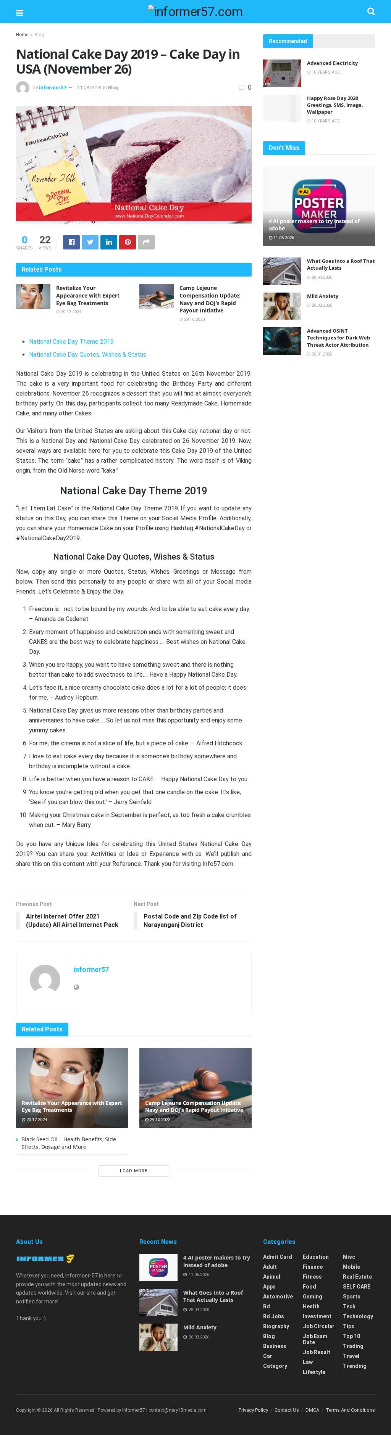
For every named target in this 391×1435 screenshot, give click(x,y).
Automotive (278, 1296)
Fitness (312, 1277)
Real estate (357, 1277)
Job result (316, 1352)
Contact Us (287, 1410)
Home (22, 34)
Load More (133, 1170)
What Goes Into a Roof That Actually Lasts (341, 264)
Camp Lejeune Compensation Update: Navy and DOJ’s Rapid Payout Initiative (210, 299)
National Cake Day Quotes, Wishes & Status (87, 354)
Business (274, 1346)
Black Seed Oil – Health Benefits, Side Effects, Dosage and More (68, 1143)
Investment (317, 1316)
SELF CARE (356, 1287)
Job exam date (315, 1339)
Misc (349, 1257)
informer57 (52, 87)
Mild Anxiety (322, 296)
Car (267, 1356)
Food (309, 1287)
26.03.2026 (321, 305)
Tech (349, 1306)
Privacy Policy (253, 1410)
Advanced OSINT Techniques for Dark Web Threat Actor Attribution (338, 337)
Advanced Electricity (332, 63)
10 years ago (325, 72)
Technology (358, 1316)
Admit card (277, 1257)
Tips (348, 1326)
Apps (269, 1287)
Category (275, 1366)
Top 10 (351, 1336)
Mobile (351, 1267)
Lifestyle (314, 1372)
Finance (313, 1267)
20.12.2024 (70, 311)
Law (308, 1362)
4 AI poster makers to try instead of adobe (314, 224)
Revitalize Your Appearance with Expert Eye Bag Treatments (88, 295)
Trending (355, 1366)
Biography (276, 1326)
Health (311, 1306)
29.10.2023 (194, 319)
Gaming (312, 1296)
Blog (39, 34)
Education (316, 1257)
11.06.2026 (283, 237)
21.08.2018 (89, 87)
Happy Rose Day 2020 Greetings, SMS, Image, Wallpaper (335, 105)
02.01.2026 (321, 354)
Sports (351, 1296)
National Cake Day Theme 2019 (71, 341)
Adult (270, 1267)
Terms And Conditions (350, 1410)
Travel (351, 1356)
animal (271, 1277)
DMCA (312, 1410)
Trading (353, 1346)
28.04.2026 (321, 277)
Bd (266, 1306)
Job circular (318, 1326)
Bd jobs (273, 1316)
